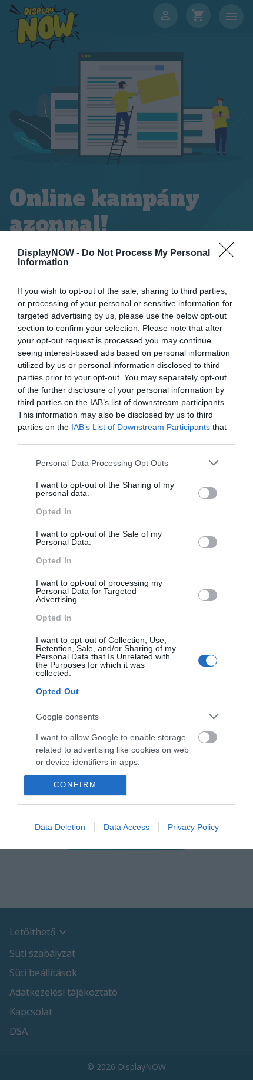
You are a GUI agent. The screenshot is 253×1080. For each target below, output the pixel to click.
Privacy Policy (193, 827)
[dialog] (126, 540)
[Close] (230, 253)
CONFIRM (75, 784)
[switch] (207, 493)
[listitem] (126, 463)
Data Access (126, 827)
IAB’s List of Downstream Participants (140, 427)
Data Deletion (60, 827)
